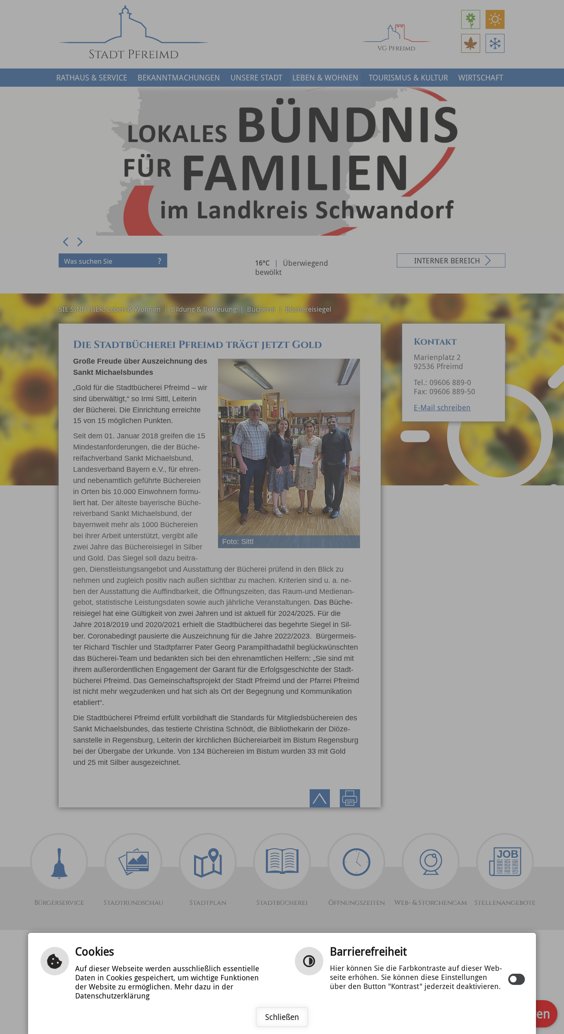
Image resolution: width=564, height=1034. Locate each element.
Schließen (282, 1017)
